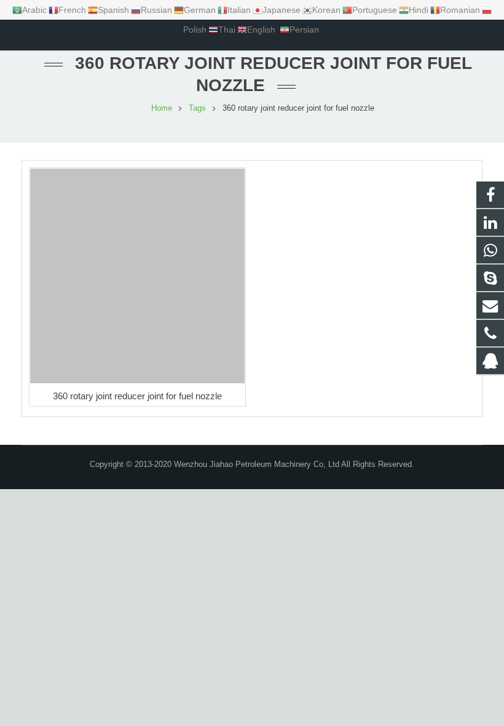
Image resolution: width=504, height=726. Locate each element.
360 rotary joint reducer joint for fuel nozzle (137, 396)
